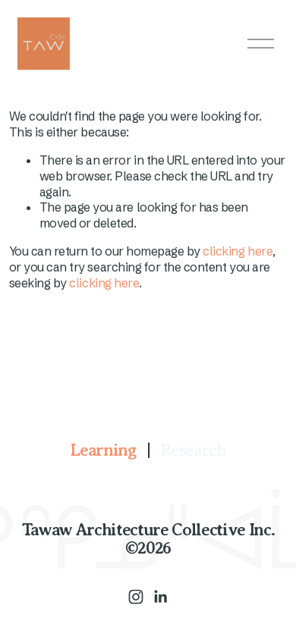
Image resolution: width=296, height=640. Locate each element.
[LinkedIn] (160, 596)
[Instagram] (135, 596)
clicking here (237, 251)
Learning (102, 450)
